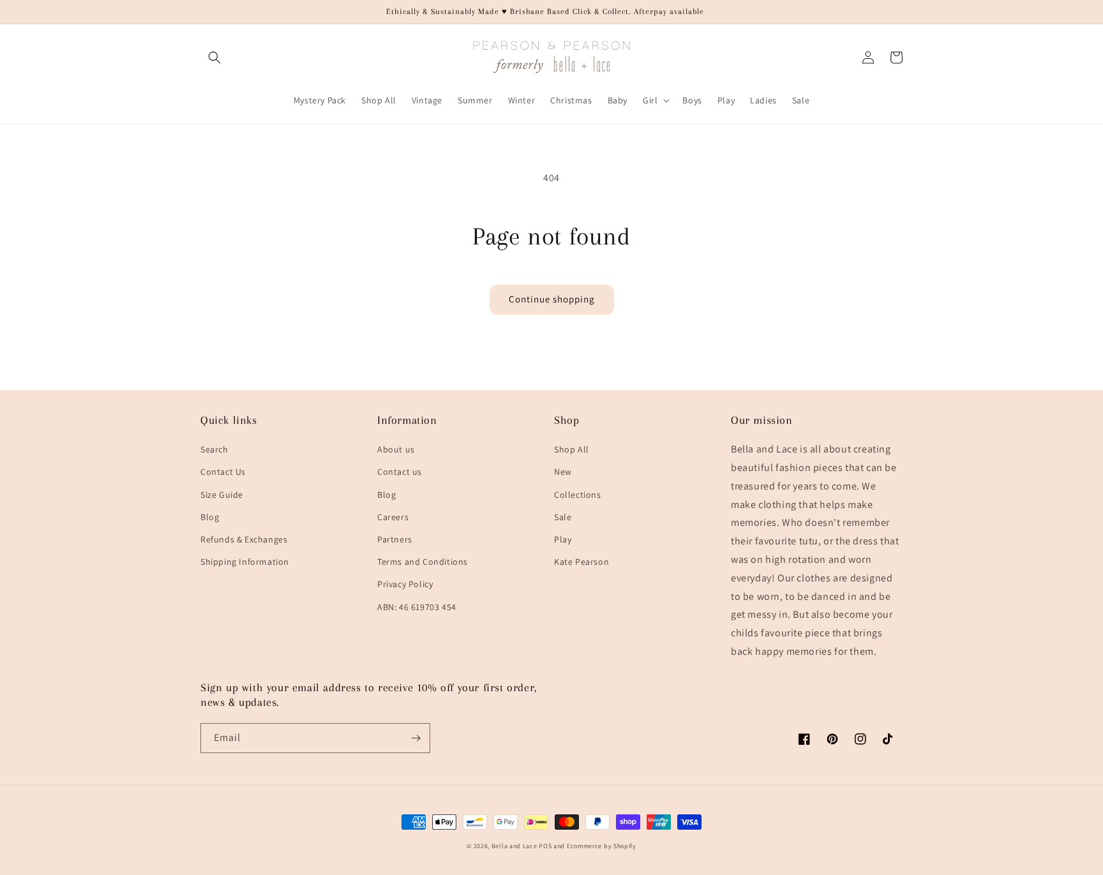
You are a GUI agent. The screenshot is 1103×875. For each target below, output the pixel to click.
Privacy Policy (405, 584)
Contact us (399, 471)
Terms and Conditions (422, 561)
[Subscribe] (415, 738)
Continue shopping (552, 299)
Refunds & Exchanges (243, 539)
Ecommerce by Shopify (601, 846)
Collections (577, 494)
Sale (562, 517)
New (563, 471)
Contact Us (223, 471)
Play (562, 539)
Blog (209, 517)
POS (545, 846)
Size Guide (221, 494)
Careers (393, 517)
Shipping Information (244, 561)
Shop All (571, 449)
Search (214, 449)
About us (396, 449)
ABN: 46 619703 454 (416, 607)
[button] (214, 57)
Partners (394, 539)
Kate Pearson (581, 561)
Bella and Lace (514, 846)
